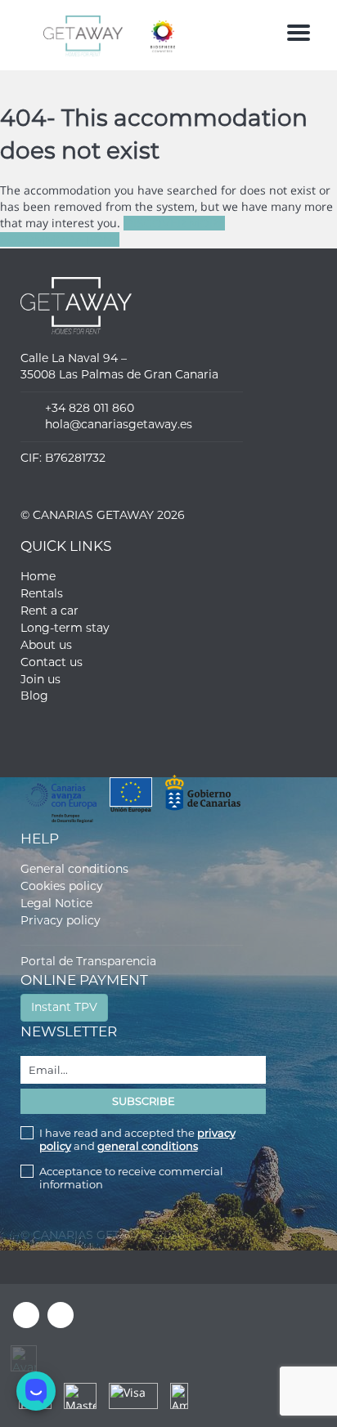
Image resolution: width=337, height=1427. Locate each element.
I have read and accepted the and (137, 1139)
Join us (40, 679)
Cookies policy (61, 886)
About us (46, 644)
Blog (34, 695)
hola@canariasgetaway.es (118, 424)
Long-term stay (65, 627)
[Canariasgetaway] (150, 35)
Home (38, 576)
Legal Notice (56, 903)
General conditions (74, 868)
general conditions (147, 1145)
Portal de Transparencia (88, 961)
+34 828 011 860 (89, 407)
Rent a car (49, 610)
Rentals (41, 593)
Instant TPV (64, 1007)
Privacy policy (60, 920)
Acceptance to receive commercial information (131, 1178)
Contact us (51, 662)
